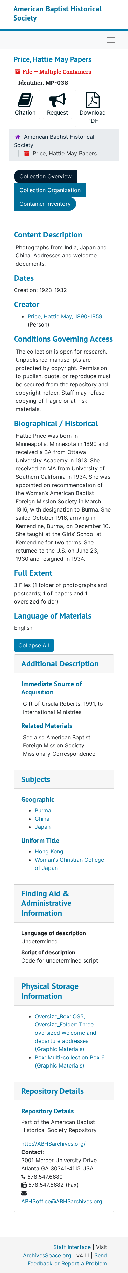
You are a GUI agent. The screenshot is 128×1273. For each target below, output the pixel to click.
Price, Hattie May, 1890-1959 (65, 316)
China (42, 818)
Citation (25, 112)
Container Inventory (45, 203)
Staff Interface (72, 1247)
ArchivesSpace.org (47, 1255)
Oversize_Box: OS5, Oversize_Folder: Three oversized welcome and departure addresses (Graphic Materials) (65, 1032)
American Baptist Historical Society (57, 13)
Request (57, 112)
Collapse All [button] (33, 645)
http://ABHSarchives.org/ (53, 1143)
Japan (43, 826)
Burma (43, 810)
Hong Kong (49, 851)
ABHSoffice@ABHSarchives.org (61, 1201)
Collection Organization (50, 190)
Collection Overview (45, 176)
